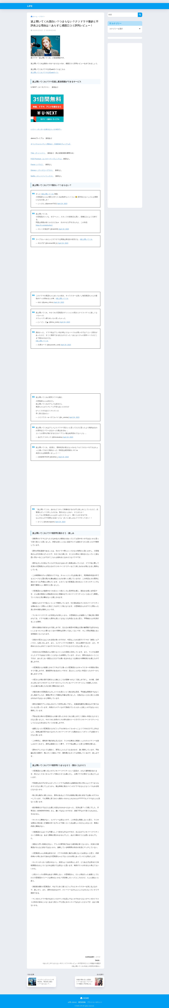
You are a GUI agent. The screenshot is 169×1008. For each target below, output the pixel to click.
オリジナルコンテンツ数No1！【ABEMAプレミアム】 (51, 144)
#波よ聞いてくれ (47, 194)
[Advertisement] (65, 269)
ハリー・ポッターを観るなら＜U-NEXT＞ (46, 129)
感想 (98, 963)
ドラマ (98, 957)
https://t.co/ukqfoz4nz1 (44, 225)
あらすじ (47, 963)
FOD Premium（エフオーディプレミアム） (47, 159)
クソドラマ (65, 963)
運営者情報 (82, 1002)
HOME (85, 998)
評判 (92, 966)
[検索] (140, 15)
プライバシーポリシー (94, 1002)
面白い (98, 966)
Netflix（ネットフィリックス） (42, 176)
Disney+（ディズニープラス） (42, 170)
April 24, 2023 (62, 204)
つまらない (56, 963)
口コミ (87, 963)
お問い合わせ (72, 1002)
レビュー (74, 963)
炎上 (87, 966)
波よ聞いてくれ (78, 966)
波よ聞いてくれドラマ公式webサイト (45, 72)
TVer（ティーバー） (38, 153)
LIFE (29, 6)
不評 (81, 963)
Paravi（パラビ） (37, 164)
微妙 (92, 963)
